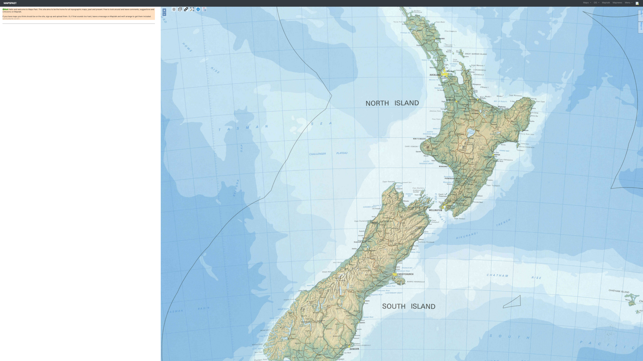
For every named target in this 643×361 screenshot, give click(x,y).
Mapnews (617, 2)
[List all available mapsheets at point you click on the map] (204, 9)
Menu (628, 2)
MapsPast (10, 3)
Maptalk (606, 2)
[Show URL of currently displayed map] (186, 9)
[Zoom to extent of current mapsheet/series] (192, 9)
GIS (596, 2)
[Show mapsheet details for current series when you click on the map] (198, 9)
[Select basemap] (180, 9)
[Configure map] (174, 9)
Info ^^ (641, 14)
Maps (586, 2)
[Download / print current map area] (637, 3)
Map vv (641, 26)
